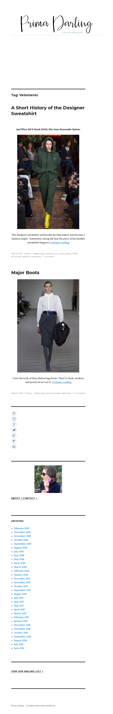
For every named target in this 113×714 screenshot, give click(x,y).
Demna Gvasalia (53, 393)
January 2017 (21, 621)
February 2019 (21, 528)
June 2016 (19, 648)
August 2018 (20, 547)
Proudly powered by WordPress (41, 706)
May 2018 (19, 559)
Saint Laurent (66, 253)
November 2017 (22, 582)
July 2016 (18, 644)
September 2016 (22, 636)
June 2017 (19, 601)
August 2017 (20, 594)
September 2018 (22, 543)
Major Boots (25, 272)
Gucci (56, 253)
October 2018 (21, 540)
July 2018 (19, 551)
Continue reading (59, 242)
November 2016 (22, 628)
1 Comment (49, 256)
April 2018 (19, 563)
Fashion (27, 253)
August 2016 (20, 640)
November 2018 (22, 536)
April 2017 (19, 609)
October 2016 (21, 632)
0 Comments (79, 393)
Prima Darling (17, 706)
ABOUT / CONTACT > (24, 498)
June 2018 (19, 555)
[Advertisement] (57, 68)
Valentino (26, 256)
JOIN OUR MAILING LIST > (27, 671)
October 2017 (21, 586)
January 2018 (21, 574)
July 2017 (18, 598)
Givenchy (49, 253)
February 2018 (21, 570)
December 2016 (22, 625)
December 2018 (22, 532)
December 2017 (22, 578)
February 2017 (21, 617)
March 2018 (20, 567)
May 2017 (19, 605)
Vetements (36, 256)
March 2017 (20, 613)
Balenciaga (39, 253)
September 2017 (22, 590)
